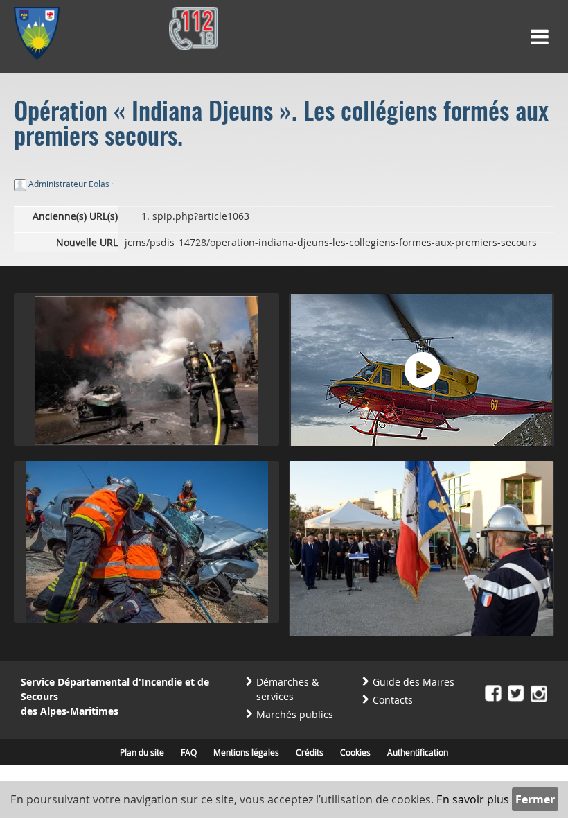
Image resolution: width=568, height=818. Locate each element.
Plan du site (142, 752)
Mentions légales (246, 752)
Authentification (417, 752)
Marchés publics (294, 714)
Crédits (309, 752)
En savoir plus (472, 799)
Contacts (393, 699)
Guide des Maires (413, 681)
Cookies (355, 752)
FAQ (189, 752)
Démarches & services (287, 689)
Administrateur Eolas (68, 183)
